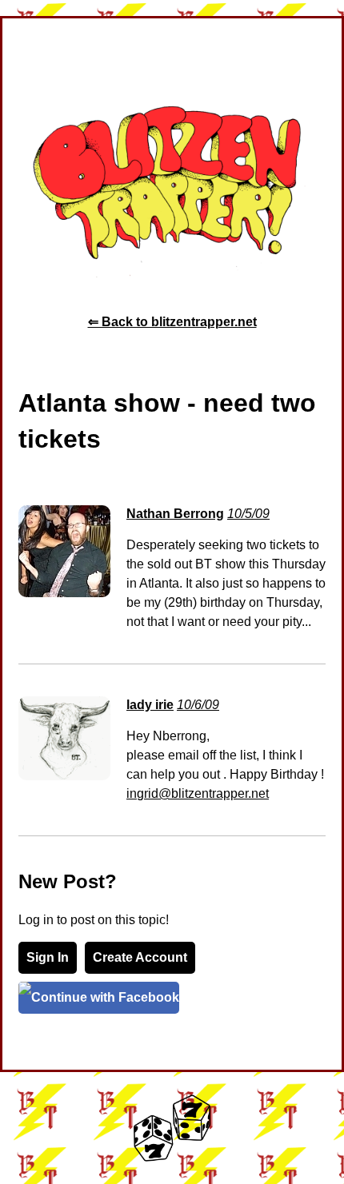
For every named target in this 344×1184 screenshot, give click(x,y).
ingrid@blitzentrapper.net (197, 793)
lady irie (150, 705)
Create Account (140, 957)
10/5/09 (248, 513)
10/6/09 (198, 705)
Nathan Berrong (175, 513)
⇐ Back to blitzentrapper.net (172, 322)
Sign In (47, 957)
